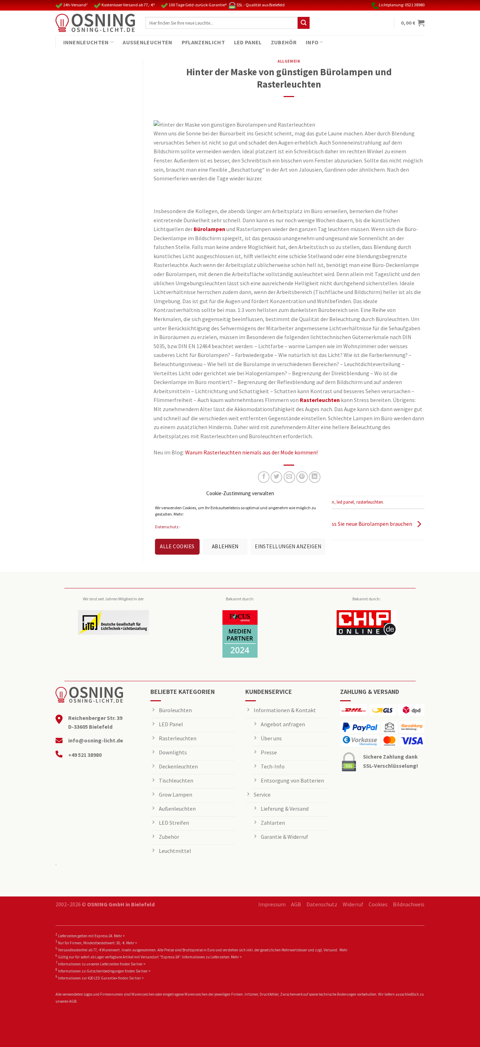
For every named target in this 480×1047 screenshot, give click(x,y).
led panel (345, 502)
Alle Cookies (177, 546)
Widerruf (353, 904)
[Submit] (304, 23)
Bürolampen (209, 228)
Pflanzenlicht (203, 42)
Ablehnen (225, 546)
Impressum (272, 904)
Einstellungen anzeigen (288, 546)
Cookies (378, 904)
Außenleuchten (147, 42)
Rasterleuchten (320, 399)
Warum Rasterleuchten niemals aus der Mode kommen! (251, 452)
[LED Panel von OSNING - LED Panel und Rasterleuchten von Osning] (95, 22)
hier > (140, 964)
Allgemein (289, 61)
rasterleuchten (369, 502)
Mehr (343, 949)
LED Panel (248, 42)
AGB (296, 904)
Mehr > (119, 935)
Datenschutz (167, 526)
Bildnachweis (408, 904)
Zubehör (284, 42)
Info (312, 42)
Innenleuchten (86, 42)
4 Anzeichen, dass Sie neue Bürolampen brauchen (354, 523)
